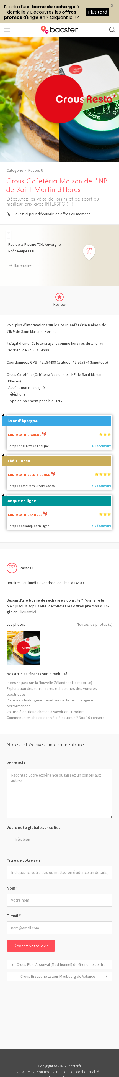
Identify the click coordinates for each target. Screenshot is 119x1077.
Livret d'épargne (21, 421)
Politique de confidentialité (77, 1071)
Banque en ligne (20, 500)
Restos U (35, 170)
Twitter (25, 1071)
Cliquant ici (27, 611)
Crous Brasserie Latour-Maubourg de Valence (57, 976)
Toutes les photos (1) (94, 624)
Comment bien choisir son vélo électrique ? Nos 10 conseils (56, 717)
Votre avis (16, 763)
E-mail (14, 915)
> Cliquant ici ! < (62, 17)
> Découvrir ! (101, 446)
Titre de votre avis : (25, 860)
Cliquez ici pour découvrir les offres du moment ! (52, 213)
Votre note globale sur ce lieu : (35, 827)
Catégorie (15, 170)
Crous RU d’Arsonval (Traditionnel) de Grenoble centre (61, 964)
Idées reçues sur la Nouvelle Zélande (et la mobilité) (49, 682)
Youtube (43, 1071)
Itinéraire (23, 265)
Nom (12, 888)
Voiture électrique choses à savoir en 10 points (45, 711)
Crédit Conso (17, 460)
